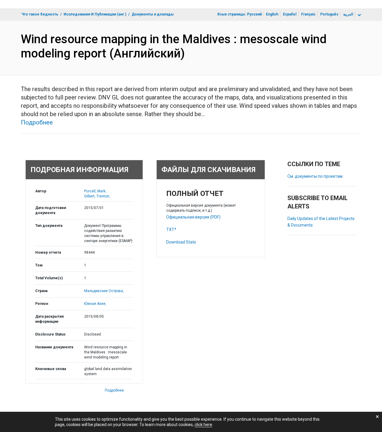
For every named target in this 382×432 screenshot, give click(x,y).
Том (39, 265)
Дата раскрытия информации (49, 319)
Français (308, 14)
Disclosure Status (50, 334)
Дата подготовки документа (50, 210)
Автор (40, 191)
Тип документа (48, 226)
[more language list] (358, 15)
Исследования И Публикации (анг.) (95, 14)
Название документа (54, 347)
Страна (41, 291)
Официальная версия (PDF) (193, 217)
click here (203, 424)
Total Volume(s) (49, 278)
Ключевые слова (50, 369)
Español (289, 14)
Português (329, 14)
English (272, 14)
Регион (41, 304)
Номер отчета (48, 252)
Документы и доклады (153, 14)
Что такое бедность (39, 14)
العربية (348, 14)
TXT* (171, 229)
